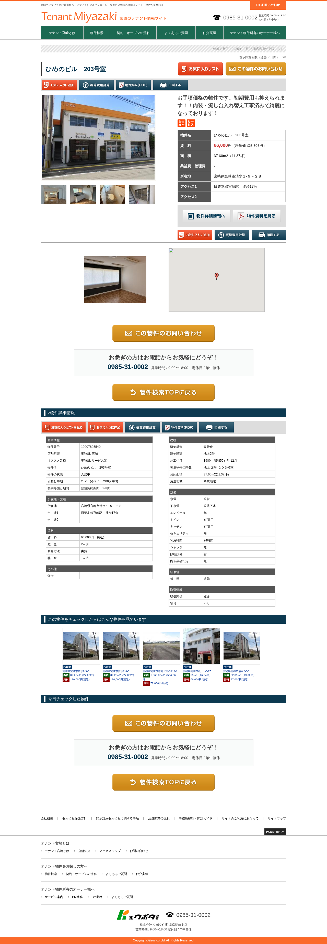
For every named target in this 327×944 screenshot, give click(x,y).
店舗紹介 (84, 851)
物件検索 (96, 33)
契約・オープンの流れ (133, 33)
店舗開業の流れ (159, 818)
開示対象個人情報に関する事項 (117, 818)
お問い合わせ (139, 851)
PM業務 (77, 897)
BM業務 (97, 897)
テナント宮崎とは (62, 33)
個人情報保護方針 (74, 818)
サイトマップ (277, 818)
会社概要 (47, 818)
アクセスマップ (110, 851)
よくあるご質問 (176, 33)
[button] (217, 276)
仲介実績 (209, 33)
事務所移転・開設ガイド (196, 818)
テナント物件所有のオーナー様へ (255, 33)
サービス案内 (54, 897)
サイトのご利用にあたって (240, 818)
